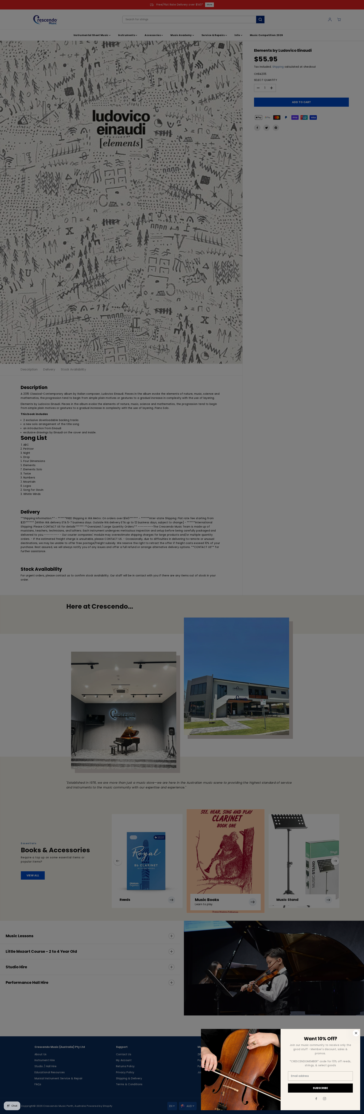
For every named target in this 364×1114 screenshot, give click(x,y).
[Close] (356, 1033)
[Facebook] (316, 1098)
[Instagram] (324, 1098)
